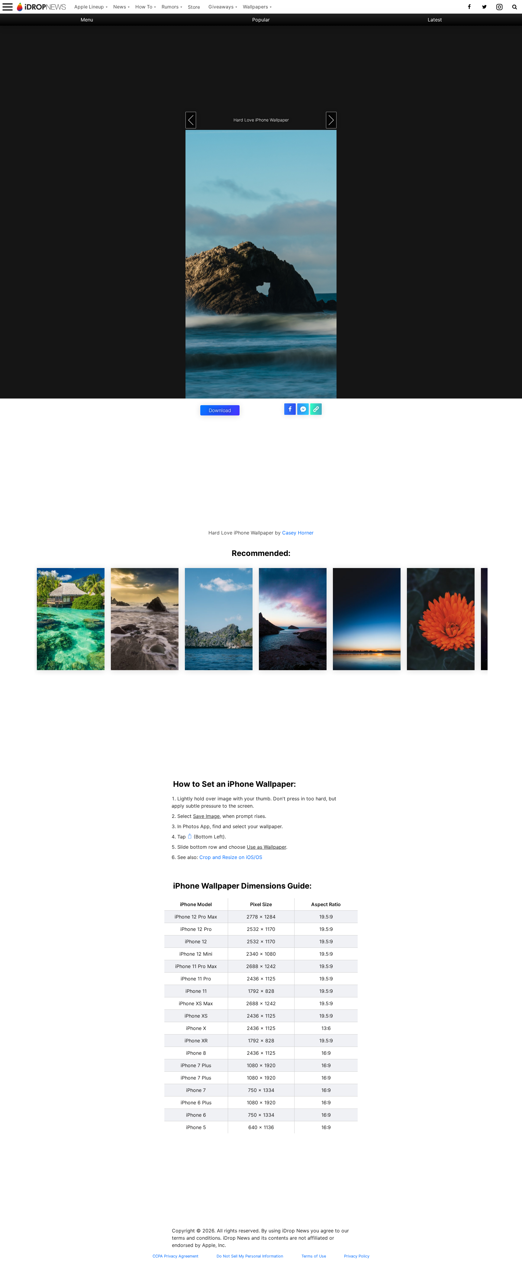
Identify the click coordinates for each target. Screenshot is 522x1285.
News (119, 7)
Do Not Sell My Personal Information (250, 1256)
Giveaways (221, 7)
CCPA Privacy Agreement (175, 1256)
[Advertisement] (261, 68)
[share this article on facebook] (290, 409)
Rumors (170, 7)
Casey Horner (298, 533)
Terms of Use (313, 1256)
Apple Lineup (89, 7)
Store (194, 7)
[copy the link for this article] (316, 409)
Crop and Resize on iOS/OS (230, 857)
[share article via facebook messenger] (303, 409)
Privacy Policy (356, 1256)
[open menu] (7, 7)
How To (143, 7)
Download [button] (220, 410)
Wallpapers (255, 7)
